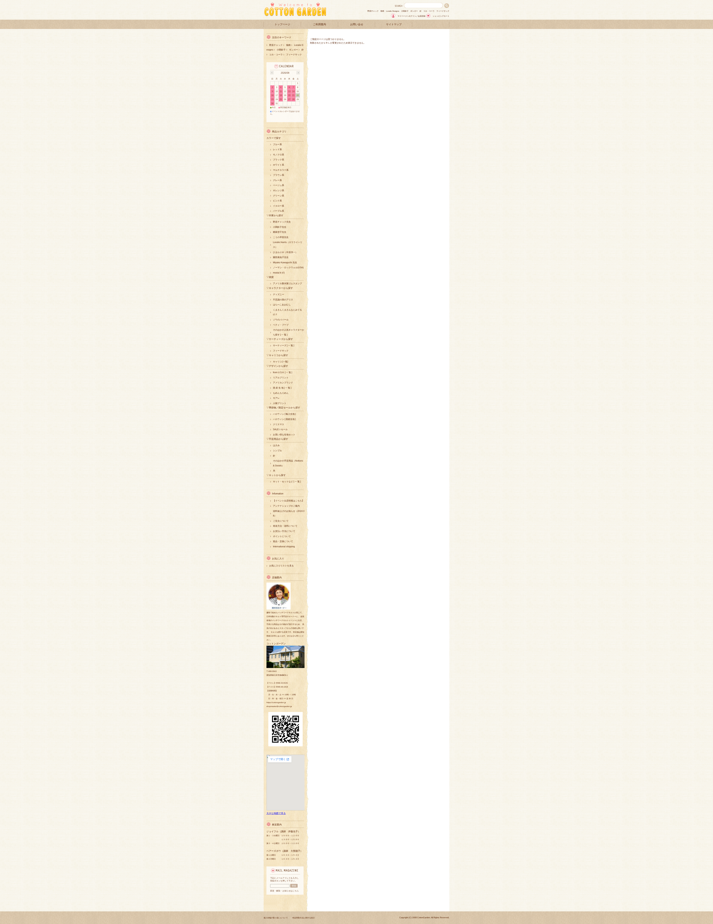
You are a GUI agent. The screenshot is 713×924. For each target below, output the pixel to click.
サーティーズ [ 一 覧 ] (283, 345)
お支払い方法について (284, 531)
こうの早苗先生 (281, 237)
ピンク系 (277, 200)
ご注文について (281, 521)
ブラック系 (278, 159)
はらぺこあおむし (282, 304)
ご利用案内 (319, 24)
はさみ (276, 445)
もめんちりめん (281, 393)
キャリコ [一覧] (280, 361)
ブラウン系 (278, 175)
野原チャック (373, 11)
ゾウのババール (281, 319)
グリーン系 (278, 195)
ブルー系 (277, 144)
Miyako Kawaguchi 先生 (285, 262)
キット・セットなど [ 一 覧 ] (287, 481)
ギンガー (414, 11)
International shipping (284, 546)
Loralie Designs (392, 11)
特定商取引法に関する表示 (303, 918)
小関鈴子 (404, 11)
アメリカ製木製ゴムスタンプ (287, 283)
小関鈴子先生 (279, 227)
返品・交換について (283, 541)
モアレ (276, 398)
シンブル (277, 450)
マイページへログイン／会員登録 (411, 16)
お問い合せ (356, 24)
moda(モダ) (279, 272)
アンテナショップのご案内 (286, 506)
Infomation (277, 493)
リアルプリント (281, 377)
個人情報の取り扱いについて (276, 918)
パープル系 (278, 211)
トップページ (282, 24)
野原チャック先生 (282, 222)
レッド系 (277, 149)
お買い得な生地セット (284, 434)
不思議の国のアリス (283, 299)
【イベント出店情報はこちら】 (288, 500)
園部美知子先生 (281, 257)
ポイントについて (282, 536)
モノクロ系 (278, 154)
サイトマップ (394, 24)
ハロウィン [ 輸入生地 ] (284, 414)
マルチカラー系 (281, 170)
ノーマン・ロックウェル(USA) (288, 267)
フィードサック (442, 11)
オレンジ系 (278, 190)
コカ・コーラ (428, 11)
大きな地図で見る (276, 813)
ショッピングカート (441, 16)
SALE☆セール (280, 429)
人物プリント (279, 403)
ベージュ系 (278, 185)
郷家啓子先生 (279, 232)
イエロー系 (278, 206)
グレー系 (277, 180)
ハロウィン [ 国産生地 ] (284, 419)
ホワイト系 (278, 165)
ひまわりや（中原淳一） (285, 252)
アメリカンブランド (283, 382)
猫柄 (382, 11)
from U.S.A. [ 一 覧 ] (282, 372)
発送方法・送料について (285, 526)
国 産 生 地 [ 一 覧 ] (282, 388)
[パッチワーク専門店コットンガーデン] (295, 15)
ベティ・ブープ (281, 325)
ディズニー (278, 294)
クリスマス (278, 424)
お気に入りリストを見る (281, 565)
